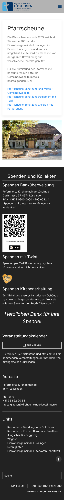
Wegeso (12, 439)
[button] (60, 6)
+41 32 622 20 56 (13, 400)
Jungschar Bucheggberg (22, 435)
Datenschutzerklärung (46, 485)
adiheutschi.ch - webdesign (44, 491)
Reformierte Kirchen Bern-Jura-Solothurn (32, 431)
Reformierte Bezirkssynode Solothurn (30, 427)
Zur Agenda (34, 345)
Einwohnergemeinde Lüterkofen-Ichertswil (33, 451)
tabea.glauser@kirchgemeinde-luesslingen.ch (30, 404)
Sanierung (46, 303)
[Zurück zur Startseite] (17, 6)
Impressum (17, 485)
